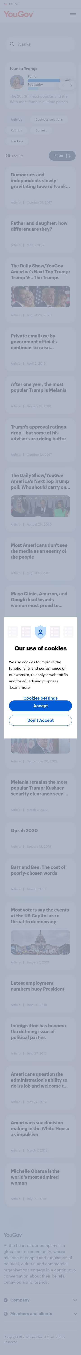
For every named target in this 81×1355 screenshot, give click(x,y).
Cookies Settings (40, 698)
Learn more (20, 687)
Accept (40, 706)
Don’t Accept (40, 720)
